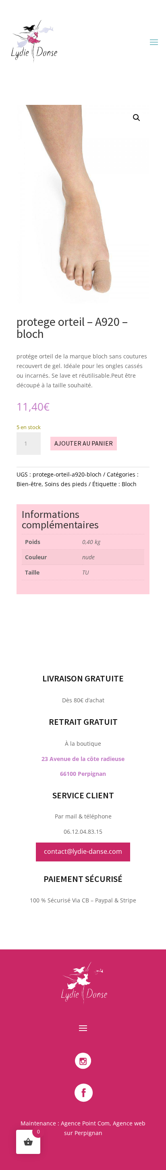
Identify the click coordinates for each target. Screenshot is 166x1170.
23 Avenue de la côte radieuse (83, 759)
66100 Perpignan (83, 773)
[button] (136, 117)
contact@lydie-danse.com (83, 851)
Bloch (129, 484)
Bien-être (29, 484)
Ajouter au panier (83, 443)
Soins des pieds (66, 484)
